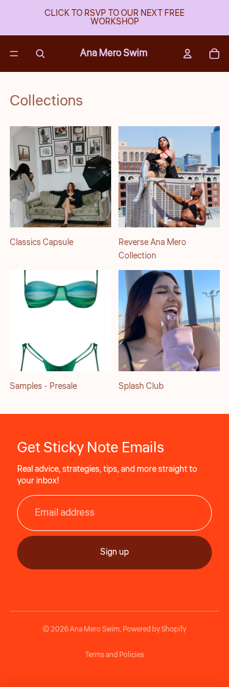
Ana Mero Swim (95, 629)
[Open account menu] (187, 53)
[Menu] (14, 54)
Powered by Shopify (154, 629)
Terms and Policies (114, 655)
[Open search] (40, 53)
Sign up (114, 552)
